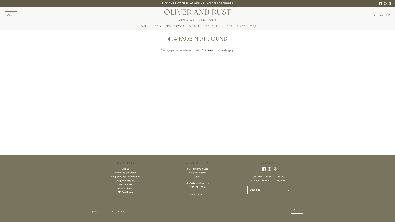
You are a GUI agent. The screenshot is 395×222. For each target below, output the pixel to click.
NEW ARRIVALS (175, 26)
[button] (11, 15)
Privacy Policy (125, 185)
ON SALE (194, 26)
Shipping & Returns (125, 181)
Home (143, 26)
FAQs (253, 26)
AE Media (121, 211)
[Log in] (381, 14)
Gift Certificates (125, 193)
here (209, 50)
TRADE (241, 26)
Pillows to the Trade (125, 173)
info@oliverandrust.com (197, 183)
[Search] (375, 14)
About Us (210, 26)
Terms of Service (125, 189)
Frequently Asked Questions (125, 177)
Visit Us (227, 26)
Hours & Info (197, 194)
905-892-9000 (197, 187)
